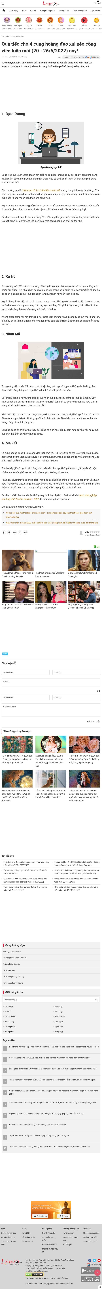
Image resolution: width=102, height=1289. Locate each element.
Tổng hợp (59, 1032)
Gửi (98, 691)
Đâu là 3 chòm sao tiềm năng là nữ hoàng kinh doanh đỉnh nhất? (37, 1124)
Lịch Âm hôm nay (8, 1237)
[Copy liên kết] (25, 533)
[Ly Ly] (81, 532)
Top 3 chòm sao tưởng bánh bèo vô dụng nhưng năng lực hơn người (39, 1135)
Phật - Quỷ (9, 1021)
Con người (59, 1021)
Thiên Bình (72, 27)
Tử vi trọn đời (27, 1242)
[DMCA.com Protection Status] (34, 1276)
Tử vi (24, 11)
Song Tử (28, 27)
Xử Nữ (61, 27)
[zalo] (15, 533)
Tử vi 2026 (26, 1233)
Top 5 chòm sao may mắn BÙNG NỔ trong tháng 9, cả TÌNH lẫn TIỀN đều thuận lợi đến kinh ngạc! (52, 1080)
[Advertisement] (41, 88)
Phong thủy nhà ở (49, 1244)
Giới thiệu (29, 1284)
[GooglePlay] (90, 1273)
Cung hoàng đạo (47, 11)
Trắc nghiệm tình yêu (11, 964)
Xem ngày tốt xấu (8, 1233)
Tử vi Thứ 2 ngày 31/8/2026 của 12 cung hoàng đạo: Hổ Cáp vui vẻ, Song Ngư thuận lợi (17, 759)
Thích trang (41, 1216)
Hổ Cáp (84, 27)
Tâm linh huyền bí (90, 1242)
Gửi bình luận (93, 721)
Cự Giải (39, 27)
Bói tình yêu (67, 1244)
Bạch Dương (7, 27)
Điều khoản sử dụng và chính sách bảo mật (50, 1284)
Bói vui (33, 11)
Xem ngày (13, 11)
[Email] (20, 533)
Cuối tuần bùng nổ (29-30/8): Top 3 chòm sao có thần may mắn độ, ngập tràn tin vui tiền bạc (49, 1058)
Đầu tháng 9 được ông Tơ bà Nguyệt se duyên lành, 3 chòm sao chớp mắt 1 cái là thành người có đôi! (54, 1047)
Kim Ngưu (18, 27)
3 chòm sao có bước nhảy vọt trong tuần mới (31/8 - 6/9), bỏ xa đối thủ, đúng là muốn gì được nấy (52, 1102)
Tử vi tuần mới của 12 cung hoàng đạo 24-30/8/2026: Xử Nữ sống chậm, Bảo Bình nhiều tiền (49, 1146)
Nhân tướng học (80, 11)
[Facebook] (89, 1261)
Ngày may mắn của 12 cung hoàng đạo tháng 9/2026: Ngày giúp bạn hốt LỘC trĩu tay (46, 1113)
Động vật (59, 1006)
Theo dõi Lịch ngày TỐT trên (74, 57)
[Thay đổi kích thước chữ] (59, 57)
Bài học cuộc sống (90, 1237)
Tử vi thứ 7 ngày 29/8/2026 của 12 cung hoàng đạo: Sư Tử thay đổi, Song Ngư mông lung (84, 759)
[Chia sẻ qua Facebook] (4, 533)
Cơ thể (8, 1011)
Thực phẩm (10, 1026)
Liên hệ (70, 1284)
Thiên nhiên (10, 1016)
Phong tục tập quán (91, 1233)
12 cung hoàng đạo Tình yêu (14, 958)
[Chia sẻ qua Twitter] (9, 533)
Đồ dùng (58, 1011)
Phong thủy (64, 11)
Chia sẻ (64, 1216)
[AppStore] (90, 1282)
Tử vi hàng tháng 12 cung (13, 977)
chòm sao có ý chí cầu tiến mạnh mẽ (41, 190)
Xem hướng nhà (48, 1233)
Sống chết (9, 1032)
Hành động (60, 1016)
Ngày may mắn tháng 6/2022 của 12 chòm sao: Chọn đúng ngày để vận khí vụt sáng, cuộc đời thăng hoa (52, 523)
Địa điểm (59, 1026)
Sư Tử (50, 27)
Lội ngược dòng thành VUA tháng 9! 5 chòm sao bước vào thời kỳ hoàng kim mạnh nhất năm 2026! (52, 1069)
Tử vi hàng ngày (28, 1237)
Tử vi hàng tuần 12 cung (13, 983)
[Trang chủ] (3, 11)
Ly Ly (87, 532)
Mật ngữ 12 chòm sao (12, 951)
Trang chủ (5, 36)
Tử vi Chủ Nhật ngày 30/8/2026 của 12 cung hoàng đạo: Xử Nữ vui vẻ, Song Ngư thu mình (50, 794)
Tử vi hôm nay (9, 970)
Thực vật (9, 1006)
